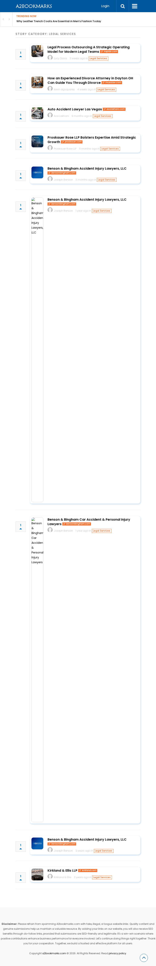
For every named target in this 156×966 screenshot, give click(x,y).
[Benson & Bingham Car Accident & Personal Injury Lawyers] (37, 670)
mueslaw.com (113, 82)
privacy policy (117, 953)
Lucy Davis (60, 58)
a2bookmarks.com (54, 953)
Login (105, 6)
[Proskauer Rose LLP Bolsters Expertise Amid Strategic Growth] (37, 141)
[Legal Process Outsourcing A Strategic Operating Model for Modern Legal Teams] (37, 51)
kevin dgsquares (64, 89)
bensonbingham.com (63, 172)
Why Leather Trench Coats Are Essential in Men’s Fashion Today (58, 21)
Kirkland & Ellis (62, 877)
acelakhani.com (116, 109)
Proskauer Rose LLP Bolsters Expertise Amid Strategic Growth (92, 139)
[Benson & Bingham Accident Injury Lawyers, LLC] (37, 172)
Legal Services (98, 58)
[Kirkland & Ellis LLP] (37, 874)
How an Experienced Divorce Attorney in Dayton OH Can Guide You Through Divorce (90, 80)
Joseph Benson (63, 179)
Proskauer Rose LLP (65, 148)
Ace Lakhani (61, 116)
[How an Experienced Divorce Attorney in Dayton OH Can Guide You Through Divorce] (37, 82)
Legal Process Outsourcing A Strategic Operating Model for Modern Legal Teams (89, 49)
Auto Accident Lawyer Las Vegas (75, 109)
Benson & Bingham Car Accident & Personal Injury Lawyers (89, 521)
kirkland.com (89, 870)
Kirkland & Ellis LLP (62, 870)
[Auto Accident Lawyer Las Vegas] (37, 113)
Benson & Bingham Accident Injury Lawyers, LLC (87, 168)
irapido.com (110, 51)
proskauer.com (73, 141)
